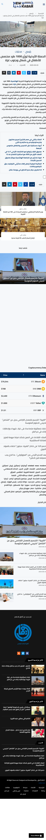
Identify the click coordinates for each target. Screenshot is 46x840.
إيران (11, 465)
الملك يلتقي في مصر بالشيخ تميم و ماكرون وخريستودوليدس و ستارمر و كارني (25, 141)
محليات (26, 791)
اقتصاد (32, 469)
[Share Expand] (4, 73)
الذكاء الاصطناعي (11, 469)
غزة (14, 84)
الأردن (26, 469)
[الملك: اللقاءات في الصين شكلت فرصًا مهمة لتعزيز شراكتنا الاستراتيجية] (6, 570)
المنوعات (35, 791)
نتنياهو (18, 491)
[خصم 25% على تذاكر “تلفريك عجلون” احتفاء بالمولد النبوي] (6, 583)
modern (43, 465)
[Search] (2, 4)
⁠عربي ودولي (16, 791)
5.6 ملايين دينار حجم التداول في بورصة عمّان (25, 169)
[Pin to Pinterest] (19, 73)
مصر (32, 488)
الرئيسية (41, 13)
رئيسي (31, 13)
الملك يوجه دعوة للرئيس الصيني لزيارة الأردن (17, 689)
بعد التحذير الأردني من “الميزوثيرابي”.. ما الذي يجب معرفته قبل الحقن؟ (31, 595)
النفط (14, 475)
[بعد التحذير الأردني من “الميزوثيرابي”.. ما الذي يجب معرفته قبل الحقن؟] (6, 597)
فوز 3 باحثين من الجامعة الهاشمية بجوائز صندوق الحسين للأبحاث (23, 159)
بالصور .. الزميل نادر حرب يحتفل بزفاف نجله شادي (16, 667)
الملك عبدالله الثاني (24, 475)
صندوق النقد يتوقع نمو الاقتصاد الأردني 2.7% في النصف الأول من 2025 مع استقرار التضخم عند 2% (23, 153)
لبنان (44, 488)
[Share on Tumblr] (9, 73)
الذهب (43, 472)
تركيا (6, 478)
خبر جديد (31, 481)
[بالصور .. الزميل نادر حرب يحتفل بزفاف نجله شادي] (37, 669)
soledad (31, 465)
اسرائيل (5, 465)
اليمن (30, 478)
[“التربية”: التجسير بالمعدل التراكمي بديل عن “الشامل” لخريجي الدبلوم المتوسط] (23, 268)
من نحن (6, 791)
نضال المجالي (9, 491)
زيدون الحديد (35, 485)
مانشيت (38, 488)
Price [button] (5, 375)
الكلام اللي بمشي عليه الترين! (20, 718)
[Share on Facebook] (29, 73)
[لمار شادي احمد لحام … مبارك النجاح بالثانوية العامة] (37, 733)
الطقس (19, 472)
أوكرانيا (24, 465)
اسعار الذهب (41, 469)
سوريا (27, 485)
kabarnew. (41, 783)
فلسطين (16, 485)
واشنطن (42, 494)
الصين (37, 472)
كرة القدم (8, 485)
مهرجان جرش (24, 488)
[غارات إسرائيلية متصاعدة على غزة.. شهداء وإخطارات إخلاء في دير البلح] (6, 556)
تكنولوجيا (16, 787)
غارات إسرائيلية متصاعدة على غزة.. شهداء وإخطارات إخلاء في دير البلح (32, 554)
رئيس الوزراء (11, 481)
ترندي (43, 481)
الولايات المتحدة (39, 478)
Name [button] (42, 375)
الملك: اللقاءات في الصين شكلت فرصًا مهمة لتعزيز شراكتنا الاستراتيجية (32, 568)
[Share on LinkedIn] (14, 73)
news (37, 465)
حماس (38, 481)
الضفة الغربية (29, 472)
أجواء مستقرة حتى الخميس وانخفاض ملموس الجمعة (24, 147)
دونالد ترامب (22, 481)
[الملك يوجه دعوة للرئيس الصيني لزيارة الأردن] (37, 692)
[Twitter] (23, 653)
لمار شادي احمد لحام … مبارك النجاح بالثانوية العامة (18, 731)
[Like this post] (33, 73)
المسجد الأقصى (39, 475)
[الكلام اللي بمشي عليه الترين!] (37, 722)
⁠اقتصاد (33, 787)
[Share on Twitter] (24, 73)
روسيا (43, 485)
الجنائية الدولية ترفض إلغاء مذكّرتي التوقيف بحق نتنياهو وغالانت (23, 165)
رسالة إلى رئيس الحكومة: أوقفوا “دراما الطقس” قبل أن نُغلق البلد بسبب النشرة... (16, 708)
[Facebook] (27, 653)
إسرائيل (17, 465)
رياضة (43, 791)
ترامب (11, 478)
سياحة (25, 787)
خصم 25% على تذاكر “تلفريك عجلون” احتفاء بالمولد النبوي (32, 581)
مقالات (7, 787)
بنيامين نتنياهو (20, 478)
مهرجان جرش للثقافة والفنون (34, 491)
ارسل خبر (23, 794)
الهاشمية (14, 81)
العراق (13, 472)
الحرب (21, 469)
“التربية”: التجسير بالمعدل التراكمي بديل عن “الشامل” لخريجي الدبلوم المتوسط (23, 280)
